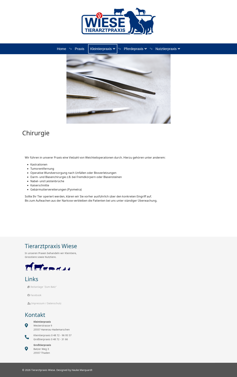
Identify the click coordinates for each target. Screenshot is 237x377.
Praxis (79, 49)
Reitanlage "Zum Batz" (43, 286)
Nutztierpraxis (166, 49)
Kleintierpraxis (101, 49)
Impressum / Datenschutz (46, 303)
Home (61, 49)
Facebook (35, 295)
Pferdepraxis (133, 49)
